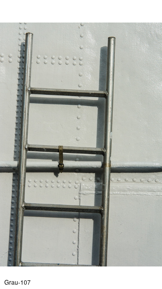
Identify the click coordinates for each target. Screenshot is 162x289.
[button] (154, 22)
